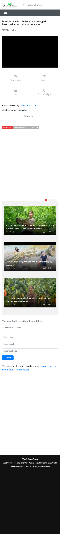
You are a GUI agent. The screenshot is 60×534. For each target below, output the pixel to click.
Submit (8, 357)
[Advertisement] (30, 164)
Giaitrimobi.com (28, 105)
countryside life (21, 127)
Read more (29, 116)
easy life (34, 127)
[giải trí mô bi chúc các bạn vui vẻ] (10, 5)
